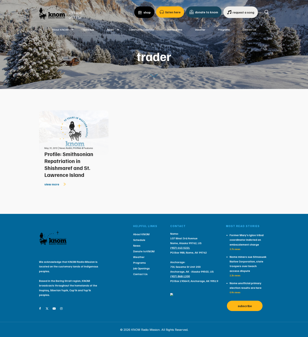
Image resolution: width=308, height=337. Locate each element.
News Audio (65, 148)
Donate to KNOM (144, 251)
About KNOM (60, 29)
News (110, 29)
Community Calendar (141, 29)
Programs (224, 29)
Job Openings (141, 268)
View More (52, 184)
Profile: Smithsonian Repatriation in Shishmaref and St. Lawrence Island (68, 164)
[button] (72, 29)
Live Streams (174, 29)
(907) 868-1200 (180, 276)
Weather (200, 29)
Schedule (88, 29)
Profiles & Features (83, 148)
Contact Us (249, 29)
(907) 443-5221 (180, 247)
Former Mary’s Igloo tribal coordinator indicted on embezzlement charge (247, 239)
